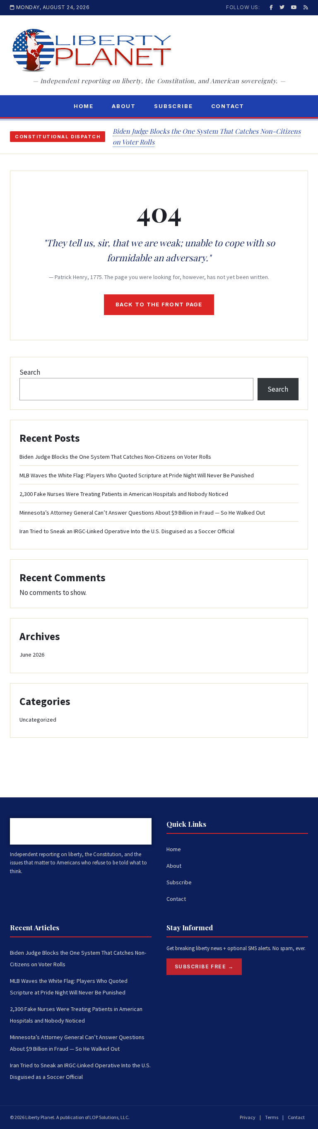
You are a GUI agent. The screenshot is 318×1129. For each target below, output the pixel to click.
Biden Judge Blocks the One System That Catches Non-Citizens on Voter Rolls (115, 456)
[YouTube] (294, 7)
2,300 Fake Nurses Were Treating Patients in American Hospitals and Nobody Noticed (123, 494)
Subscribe (173, 106)
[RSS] (306, 7)
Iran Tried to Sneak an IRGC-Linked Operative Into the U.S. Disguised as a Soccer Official (126, 531)
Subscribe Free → (204, 966)
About (124, 106)
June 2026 (31, 654)
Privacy (247, 1117)
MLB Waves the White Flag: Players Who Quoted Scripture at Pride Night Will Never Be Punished (136, 475)
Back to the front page (159, 304)
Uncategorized (37, 719)
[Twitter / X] (281, 7)
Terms (271, 1117)
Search (29, 372)
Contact (228, 106)
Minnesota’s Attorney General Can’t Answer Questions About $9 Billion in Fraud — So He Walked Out (142, 512)
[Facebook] (271, 7)
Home (84, 106)
